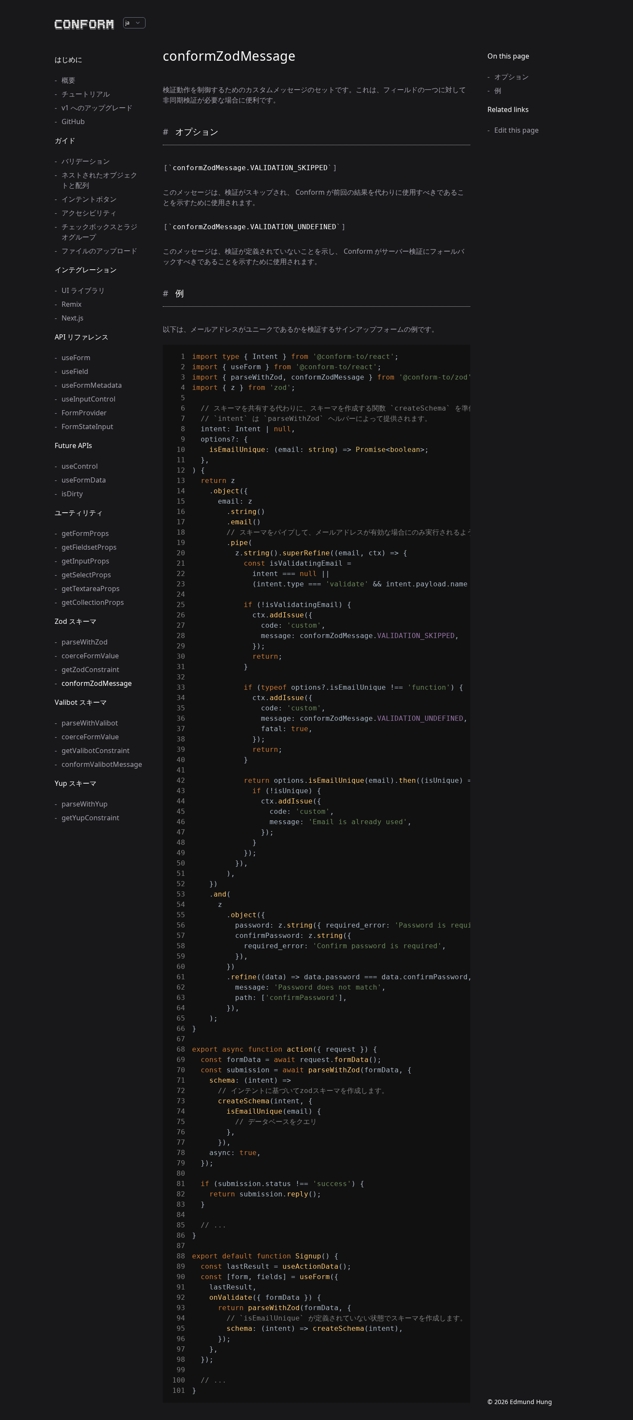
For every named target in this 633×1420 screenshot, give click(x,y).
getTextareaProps (91, 588)
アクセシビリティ (89, 213)
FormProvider (84, 412)
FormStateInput (87, 426)
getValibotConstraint (96, 750)
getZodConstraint (90, 669)
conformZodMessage (97, 683)
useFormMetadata (92, 385)
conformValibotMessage (100, 764)
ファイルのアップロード (99, 250)
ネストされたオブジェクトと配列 (99, 180)
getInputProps (85, 561)
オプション (511, 76)
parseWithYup (85, 804)
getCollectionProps (93, 602)
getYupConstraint (90, 817)
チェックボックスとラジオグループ (99, 232)
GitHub (73, 121)
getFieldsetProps (89, 547)
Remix (71, 304)
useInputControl (88, 399)
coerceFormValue (90, 655)
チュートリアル (86, 94)
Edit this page (516, 130)
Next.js (73, 318)
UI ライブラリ (83, 290)
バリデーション (86, 161)
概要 (68, 80)
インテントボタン (89, 199)
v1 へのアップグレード (97, 107)
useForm (76, 357)
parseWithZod (85, 642)
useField (75, 371)
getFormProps (85, 533)
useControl (80, 466)
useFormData (84, 480)
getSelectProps (86, 574)
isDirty (72, 493)
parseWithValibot (90, 723)
